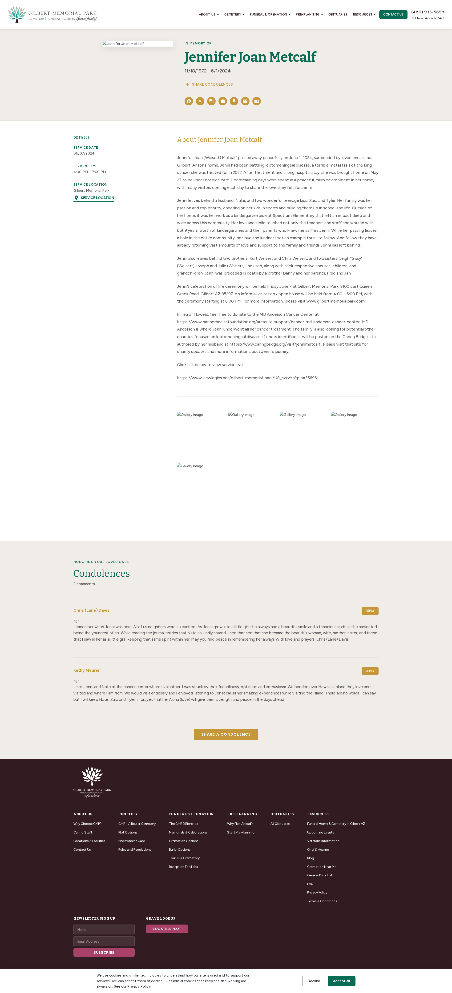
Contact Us (393, 14)
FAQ (310, 884)
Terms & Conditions (322, 901)
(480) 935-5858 (427, 12)
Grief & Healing (318, 850)
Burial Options (179, 850)
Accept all (341, 981)
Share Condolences (209, 85)
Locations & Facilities (89, 841)
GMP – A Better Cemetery (137, 824)
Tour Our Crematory (184, 858)
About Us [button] (207, 14)
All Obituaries (280, 824)
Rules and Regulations (134, 850)
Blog (310, 858)
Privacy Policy (317, 892)
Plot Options (127, 832)
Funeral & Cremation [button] (268, 14)
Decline (314, 981)
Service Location (93, 198)
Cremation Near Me (321, 867)
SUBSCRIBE (104, 952)
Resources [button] (362, 14)
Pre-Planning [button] (307, 14)
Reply (370, 611)
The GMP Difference (183, 824)
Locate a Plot (167, 929)
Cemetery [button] (232, 14)
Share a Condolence (226, 734)
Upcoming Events (320, 832)
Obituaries (338, 14)
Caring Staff (82, 832)
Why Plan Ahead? (240, 824)
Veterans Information (323, 841)
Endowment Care (131, 841)
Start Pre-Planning (240, 832)
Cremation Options (183, 841)
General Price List (319, 875)
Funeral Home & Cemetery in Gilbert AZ (336, 824)
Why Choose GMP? (87, 824)
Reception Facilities (183, 867)
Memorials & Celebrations (188, 832)
